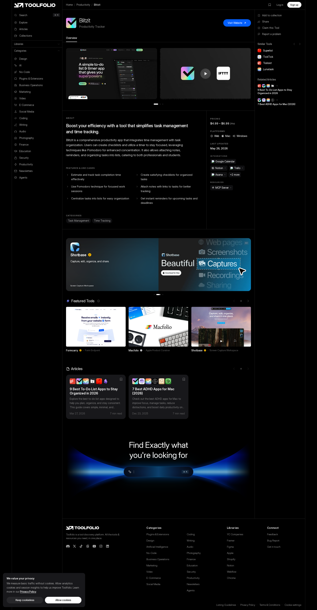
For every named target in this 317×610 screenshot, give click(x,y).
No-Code (151, 552)
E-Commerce (153, 577)
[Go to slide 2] (160, 104)
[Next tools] (299, 44)
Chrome (231, 577)
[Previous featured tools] (234, 301)
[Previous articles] (234, 369)
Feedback (272, 534)
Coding (191, 534)
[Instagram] (101, 546)
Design (150, 540)
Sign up (294, 4)
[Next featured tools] (248, 301)
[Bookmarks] (270, 5)
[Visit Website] (123, 350)
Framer (230, 540)
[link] (96, 330)
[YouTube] (94, 546)
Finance (191, 559)
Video (149, 571)
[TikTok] (81, 546)
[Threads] (88, 546)
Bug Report (273, 540)
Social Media (153, 584)
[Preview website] (122, 310)
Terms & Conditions (269, 604)
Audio (190, 546)
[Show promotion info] (98, 301)
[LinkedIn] (107, 546)
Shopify (231, 559)
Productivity (83, 4)
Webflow (231, 571)
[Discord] (68, 546)
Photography (194, 552)
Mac (227, 135)
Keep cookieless (25, 600)
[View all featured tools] (241, 301)
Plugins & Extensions (157, 534)
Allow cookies (63, 600)
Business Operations (157, 559)
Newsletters (193, 584)
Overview (71, 37)
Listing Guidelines (226, 604)
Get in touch (273, 546)
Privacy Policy (247, 604)
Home (69, 4)
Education (192, 565)
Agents (191, 590)
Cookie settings (293, 604)
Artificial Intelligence (157, 546)
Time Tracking (102, 220)
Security (191, 571)
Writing (191, 540)
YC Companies (235, 534)
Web (216, 135)
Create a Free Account (92, 282)
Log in (280, 4)
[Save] (118, 350)
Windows (242, 135)
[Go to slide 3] (162, 104)
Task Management (78, 220)
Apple (230, 552)
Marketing (151, 565)
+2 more (234, 174)
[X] (74, 546)
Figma (230, 546)
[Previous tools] (294, 44)
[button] (111, 73)
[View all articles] (241, 369)
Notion (230, 565)
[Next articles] (248, 369)
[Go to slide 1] (156, 104)
